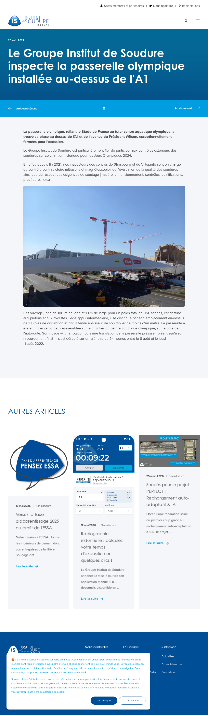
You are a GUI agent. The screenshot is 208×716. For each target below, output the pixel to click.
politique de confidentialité (71, 672)
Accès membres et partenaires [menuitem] (123, 5)
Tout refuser (132, 700)
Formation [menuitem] (168, 672)
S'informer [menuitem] (168, 647)
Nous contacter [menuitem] (96, 647)
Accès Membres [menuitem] (172, 664)
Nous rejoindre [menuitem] (162, 5)
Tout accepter (104, 700)
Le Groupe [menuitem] (131, 647)
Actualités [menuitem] (167, 656)
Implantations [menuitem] (190, 5)
